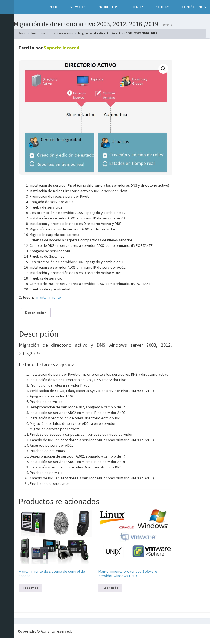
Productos (38, 33)
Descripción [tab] (35, 312)
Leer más (30, 588)
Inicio (22, 33)
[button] (19, 7)
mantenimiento (62, 33)
